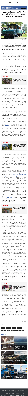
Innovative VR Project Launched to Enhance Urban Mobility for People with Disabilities (19, 286)
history (17, 330)
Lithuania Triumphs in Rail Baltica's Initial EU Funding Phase (19, 208)
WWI (8, 330)
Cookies (9, 391)
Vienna (14, 328)
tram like (3, 330)
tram (22, 330)
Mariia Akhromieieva (7, 321)
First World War (8, 197)
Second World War (21, 270)
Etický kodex (13, 390)
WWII (13, 330)
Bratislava (19, 328)
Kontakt (18, 391)
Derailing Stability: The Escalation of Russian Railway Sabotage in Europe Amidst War (19, 79)
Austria (3, 328)
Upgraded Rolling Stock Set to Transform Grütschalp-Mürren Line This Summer (19, 145)
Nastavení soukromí (6, 390)
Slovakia (8, 328)
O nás (14, 391)
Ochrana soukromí (21, 390)
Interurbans (7, 125)
